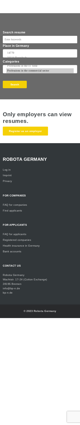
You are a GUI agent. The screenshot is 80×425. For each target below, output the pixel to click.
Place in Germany (16, 45)
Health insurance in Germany (21, 245)
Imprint (7, 175)
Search (14, 84)
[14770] (40, 53)
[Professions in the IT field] (40, 65)
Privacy (7, 181)
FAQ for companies (15, 204)
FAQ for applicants (14, 234)
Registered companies (17, 239)
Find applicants (12, 210)
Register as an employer (25, 131)
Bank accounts (12, 251)
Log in (7, 169)
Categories (11, 61)
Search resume (14, 32)
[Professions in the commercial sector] (40, 70)
